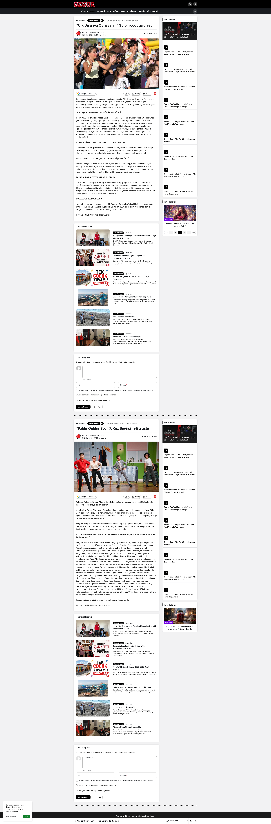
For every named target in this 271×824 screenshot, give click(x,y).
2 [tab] (175, 232)
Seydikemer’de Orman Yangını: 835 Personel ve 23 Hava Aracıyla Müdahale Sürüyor (178, 54)
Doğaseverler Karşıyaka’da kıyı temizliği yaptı (132, 297)
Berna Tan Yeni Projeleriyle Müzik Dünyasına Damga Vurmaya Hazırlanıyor (178, 106)
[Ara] (190, 4)
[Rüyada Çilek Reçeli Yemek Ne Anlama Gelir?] (180, 217)
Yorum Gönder (83, 407)
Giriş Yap (97, 407)
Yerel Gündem (118, 233)
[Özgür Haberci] (84, 4)
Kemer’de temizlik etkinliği (124, 317)
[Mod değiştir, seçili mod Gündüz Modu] (195, 11)
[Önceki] (165, 232)
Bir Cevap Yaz (84, 357)
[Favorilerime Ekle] (155, 93)
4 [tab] (184, 232)
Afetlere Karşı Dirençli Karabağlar (127, 337)
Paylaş (194, 821)
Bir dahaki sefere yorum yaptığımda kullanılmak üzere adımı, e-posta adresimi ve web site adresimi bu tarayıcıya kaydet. (116, 390)
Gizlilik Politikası (11, 816)
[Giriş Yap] (195, 4)
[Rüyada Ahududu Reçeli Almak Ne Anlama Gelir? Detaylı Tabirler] (180, 620)
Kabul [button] (26, 816)
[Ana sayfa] (76, 11)
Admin (84, 32)
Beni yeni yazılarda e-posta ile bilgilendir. (94, 400)
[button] (173, 821)
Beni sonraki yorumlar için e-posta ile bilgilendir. (97, 395)
